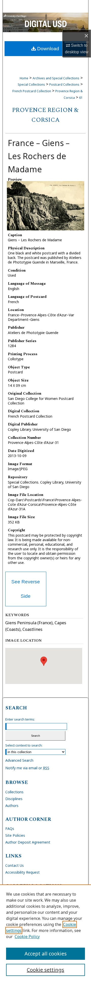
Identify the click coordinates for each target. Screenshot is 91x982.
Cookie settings (45, 969)
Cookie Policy (27, 936)
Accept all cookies (46, 953)
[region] (45, 933)
